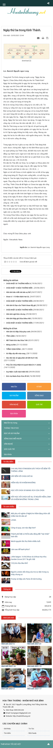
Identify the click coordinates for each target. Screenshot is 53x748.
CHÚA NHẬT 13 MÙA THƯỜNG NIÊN (19, 288)
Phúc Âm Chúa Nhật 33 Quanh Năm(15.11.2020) (23, 365)
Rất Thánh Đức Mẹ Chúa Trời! (17, 340)
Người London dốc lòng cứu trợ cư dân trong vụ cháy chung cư (30, 573)
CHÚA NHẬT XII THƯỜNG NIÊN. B (18, 283)
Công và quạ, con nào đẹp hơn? (23, 528)
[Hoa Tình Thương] (26, 11)
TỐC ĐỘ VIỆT (15, 744)
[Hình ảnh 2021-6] (13, 633)
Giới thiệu (7, 729)
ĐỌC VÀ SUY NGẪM (11, 433)
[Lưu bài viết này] (47, 38)
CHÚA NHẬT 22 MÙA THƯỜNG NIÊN (19, 301)
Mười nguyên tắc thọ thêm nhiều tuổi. (26, 541)
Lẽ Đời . (14, 520)
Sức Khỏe (14, 413)
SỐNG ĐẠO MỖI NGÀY (13, 439)
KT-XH (39, 387)
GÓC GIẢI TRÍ (9, 449)
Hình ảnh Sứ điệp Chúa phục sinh (18, 332)
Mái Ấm (14, 387)
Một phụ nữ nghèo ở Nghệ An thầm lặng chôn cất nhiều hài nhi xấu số (30, 514)
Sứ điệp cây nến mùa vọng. (16, 353)
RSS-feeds (32, 733)
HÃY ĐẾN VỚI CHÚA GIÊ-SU (22, 476)
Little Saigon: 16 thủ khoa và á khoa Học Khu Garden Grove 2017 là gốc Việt (28, 558)
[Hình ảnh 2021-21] (39, 633)
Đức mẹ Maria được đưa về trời (17, 376)
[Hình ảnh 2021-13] (39, 655)
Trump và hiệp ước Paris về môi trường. (26, 579)
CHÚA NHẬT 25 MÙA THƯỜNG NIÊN (19, 323)
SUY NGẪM (14, 395)
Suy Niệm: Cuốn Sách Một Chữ (17, 372)
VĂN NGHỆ (14, 404)
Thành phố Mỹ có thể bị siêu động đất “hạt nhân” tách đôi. (30, 535)
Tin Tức (31, 729)
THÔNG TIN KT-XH (11, 428)
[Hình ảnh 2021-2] (13, 678)
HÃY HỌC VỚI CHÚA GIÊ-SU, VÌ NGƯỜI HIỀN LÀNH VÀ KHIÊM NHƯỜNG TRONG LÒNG (31, 498)
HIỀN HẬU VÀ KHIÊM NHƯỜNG (23, 483)
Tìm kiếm (7, 733)
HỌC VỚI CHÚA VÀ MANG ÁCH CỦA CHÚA (27, 490)
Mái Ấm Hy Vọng (10, 423)
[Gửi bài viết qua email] (38, 38)
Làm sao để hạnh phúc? (20, 549)
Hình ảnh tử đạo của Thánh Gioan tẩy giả (21, 305)
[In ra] (43, 38)
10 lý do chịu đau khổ (19, 563)
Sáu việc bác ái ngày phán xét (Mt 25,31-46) (22, 358)
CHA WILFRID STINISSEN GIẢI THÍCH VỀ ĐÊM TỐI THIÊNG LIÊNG (30, 470)
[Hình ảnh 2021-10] (13, 655)
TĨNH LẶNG (10, 336)
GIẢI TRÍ (39, 404)
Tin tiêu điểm (8, 462)
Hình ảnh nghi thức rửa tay (15, 314)
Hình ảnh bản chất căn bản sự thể (18, 292)
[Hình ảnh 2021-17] (39, 678)
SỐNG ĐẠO (39, 395)
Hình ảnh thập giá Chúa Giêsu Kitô (18, 318)
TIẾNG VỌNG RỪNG (13, 349)
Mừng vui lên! (11, 345)
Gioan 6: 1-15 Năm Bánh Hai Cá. (17, 297)
